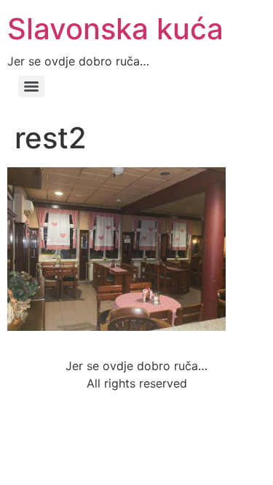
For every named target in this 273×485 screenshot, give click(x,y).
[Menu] (31, 86)
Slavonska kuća (115, 29)
